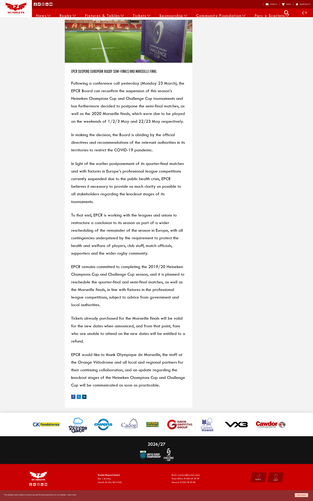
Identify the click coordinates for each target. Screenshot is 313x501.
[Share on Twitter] (79, 397)
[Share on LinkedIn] (84, 397)
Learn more (71, 495)
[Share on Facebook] (73, 397)
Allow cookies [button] (301, 495)
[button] (287, 13)
